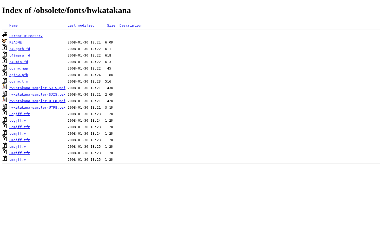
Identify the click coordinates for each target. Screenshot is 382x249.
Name (13, 25)
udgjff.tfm (19, 114)
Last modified (81, 25)
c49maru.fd (19, 55)
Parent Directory (26, 36)
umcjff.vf (18, 146)
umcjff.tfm (19, 140)
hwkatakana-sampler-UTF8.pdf (37, 101)
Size (111, 25)
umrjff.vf (18, 159)
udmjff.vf (18, 133)
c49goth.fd (19, 49)
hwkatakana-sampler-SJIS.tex (37, 94)
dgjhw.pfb (18, 75)
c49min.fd (18, 62)
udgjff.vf (18, 120)
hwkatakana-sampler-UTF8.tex (37, 107)
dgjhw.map (18, 68)
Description (131, 25)
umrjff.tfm (19, 153)
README (15, 42)
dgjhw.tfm (18, 81)
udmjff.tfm (19, 127)
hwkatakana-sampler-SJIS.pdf (37, 88)
